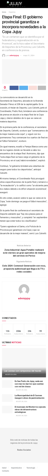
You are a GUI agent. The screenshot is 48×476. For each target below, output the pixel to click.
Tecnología (31, 468)
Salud (4, 468)
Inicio (4, 12)
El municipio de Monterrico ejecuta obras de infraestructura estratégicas (30, 409)
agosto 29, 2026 (10, 374)
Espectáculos (16, 468)
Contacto (5, 471)
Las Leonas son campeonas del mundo (22, 371)
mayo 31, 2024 (28, 55)
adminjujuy (14, 55)
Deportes (12, 12)
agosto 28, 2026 (21, 390)
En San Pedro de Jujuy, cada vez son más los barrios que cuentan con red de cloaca (29, 383)
